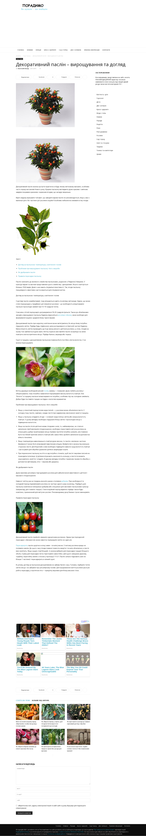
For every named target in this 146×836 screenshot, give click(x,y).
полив (46, 391)
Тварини (100, 147)
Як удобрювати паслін (26, 272)
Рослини (100, 135)
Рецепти (100, 124)
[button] (127, 50)
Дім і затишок (75, 50)
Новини (30, 50)
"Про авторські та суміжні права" (104, 830)
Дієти (98, 102)
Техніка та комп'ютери (105, 150)
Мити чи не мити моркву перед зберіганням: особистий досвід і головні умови (26, 724)
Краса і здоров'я (102, 109)
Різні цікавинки (102, 132)
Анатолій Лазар (23, 68)
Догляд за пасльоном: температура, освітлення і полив (39, 265)
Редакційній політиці (22, 832)
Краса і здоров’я (50, 50)
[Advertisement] (91, 8)
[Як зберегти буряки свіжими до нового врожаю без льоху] (27, 737)
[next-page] (54, 755)
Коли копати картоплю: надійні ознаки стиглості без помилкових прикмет (78, 749)
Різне (98, 128)
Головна (20, 50)
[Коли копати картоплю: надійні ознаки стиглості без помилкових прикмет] (78, 737)
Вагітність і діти (102, 94)
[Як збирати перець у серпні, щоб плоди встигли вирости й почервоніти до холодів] (53, 712)
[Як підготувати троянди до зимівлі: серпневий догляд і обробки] (78, 712)
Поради (38, 50)
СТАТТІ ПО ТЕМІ (23, 700)
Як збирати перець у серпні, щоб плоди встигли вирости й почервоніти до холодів (51, 724)
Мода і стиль (101, 113)
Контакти (106, 50)
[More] (85, 77)
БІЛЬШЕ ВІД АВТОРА (40, 700)
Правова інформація (92, 50)
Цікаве (99, 154)
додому (18, 56)
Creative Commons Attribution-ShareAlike (71, 832)
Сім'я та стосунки (103, 143)
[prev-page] (51, 755)
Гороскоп (100, 98)
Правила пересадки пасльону (29, 276)
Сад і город (63, 50)
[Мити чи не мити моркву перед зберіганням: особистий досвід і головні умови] (27, 712)
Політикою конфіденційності (57, 834)
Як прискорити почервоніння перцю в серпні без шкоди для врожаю (51, 749)
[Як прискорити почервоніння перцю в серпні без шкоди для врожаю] (53, 737)
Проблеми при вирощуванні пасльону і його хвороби (39, 268)
